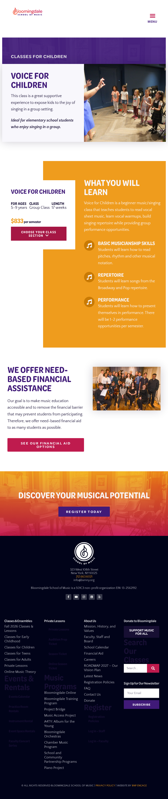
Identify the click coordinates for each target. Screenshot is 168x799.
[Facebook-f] (68, 597)
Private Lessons (16, 666)
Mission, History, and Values (100, 628)
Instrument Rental (21, 720)
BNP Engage (139, 785)
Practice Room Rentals (18, 708)
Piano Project (54, 768)
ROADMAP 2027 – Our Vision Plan (101, 668)
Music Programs (60, 681)
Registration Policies (99, 682)
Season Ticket (58, 653)
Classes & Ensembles (18, 620)
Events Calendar (19, 696)
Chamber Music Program (56, 745)
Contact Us (92, 694)
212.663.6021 (84, 576)
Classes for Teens (17, 653)
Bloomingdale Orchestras (54, 734)
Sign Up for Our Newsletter (141, 683)
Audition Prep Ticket (58, 641)
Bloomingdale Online (60, 693)
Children (55, 56)
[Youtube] (76, 597)
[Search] (153, 668)
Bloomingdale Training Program (61, 701)
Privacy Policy (105, 785)
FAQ (87, 688)
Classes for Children (19, 647)
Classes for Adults (17, 660)
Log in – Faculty (98, 741)
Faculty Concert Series (19, 743)
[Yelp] (99, 597)
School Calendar (96, 647)
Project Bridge (54, 709)
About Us (90, 620)
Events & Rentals (18, 682)
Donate (89, 701)
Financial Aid (93, 653)
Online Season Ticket (58, 665)
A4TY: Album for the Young (59, 724)
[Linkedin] (91, 597)
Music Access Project (60, 715)
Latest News (93, 676)
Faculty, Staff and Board (97, 639)
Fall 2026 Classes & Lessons (18, 628)
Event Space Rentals (22, 731)
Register (98, 707)
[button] (152, 15)
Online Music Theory (20, 672)
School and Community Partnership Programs (60, 757)
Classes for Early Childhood (16, 639)
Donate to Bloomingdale (140, 620)
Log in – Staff (96, 731)
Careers (90, 660)
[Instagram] (84, 597)
